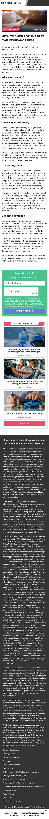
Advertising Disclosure (12, 801)
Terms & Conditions (33, 303)
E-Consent (7, 761)
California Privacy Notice (11, 305)
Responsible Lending (11, 765)
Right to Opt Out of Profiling (14, 779)
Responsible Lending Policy (21, 301)
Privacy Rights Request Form (14, 776)
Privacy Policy (23, 303)
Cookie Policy (8, 794)
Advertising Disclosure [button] (35, 301)
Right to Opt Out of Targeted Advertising (19, 783)
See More (24, 423)
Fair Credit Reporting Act (11, 303)
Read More (34, 815)
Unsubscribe (8, 768)
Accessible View (9, 790)
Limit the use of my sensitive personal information (24, 787)
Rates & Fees (8, 798)
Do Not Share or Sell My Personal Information (21, 772)
